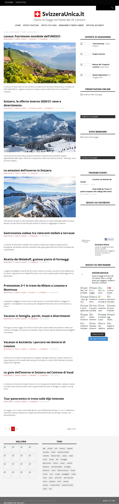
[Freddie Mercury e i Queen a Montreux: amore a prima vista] (32, 452)
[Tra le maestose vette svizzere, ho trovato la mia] (102, 308)
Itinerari (33, 39)
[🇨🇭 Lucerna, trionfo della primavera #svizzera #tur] (111, 291)
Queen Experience (100, 75)
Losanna (69, 463)
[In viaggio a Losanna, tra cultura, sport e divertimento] (24, 477)
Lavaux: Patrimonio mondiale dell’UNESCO (32, 36)
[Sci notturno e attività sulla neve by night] (7, 469)
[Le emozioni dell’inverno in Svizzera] (40, 217)
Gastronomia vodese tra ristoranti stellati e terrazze (39, 233)
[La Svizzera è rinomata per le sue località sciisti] (84, 326)
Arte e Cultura (49, 25)
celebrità (46, 456)
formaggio (64, 459)
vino (50, 489)
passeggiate (65, 474)
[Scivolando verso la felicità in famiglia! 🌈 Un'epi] (111, 308)
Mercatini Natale (57, 467)
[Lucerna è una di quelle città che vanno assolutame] (84, 308)
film (57, 459)
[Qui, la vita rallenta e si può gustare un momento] (102, 326)
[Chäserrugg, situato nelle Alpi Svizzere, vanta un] (111, 317)
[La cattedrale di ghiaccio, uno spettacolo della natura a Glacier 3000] (15, 469)
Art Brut (50, 448)
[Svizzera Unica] (88, 241)
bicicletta (46, 452)
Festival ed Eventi (95, 25)
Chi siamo (9, 2)
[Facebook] (93, 7)
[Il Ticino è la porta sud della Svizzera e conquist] (93, 308)
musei (53, 470)
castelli (53, 452)
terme (45, 481)
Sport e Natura (31, 25)
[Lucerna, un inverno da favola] (7, 461)
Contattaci (21, 2)
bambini (69, 448)
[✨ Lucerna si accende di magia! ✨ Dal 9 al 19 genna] (102, 300)
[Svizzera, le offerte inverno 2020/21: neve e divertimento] (40, 151)
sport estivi (58, 478)
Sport (50, 478)
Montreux (46, 470)
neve (51, 474)
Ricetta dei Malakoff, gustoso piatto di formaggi (36, 259)
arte (56, 448)
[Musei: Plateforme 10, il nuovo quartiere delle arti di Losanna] (15, 477)
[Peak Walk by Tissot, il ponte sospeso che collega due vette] (15, 461)
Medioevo (46, 467)
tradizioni (52, 481)
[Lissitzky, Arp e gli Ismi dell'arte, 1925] (15, 452)
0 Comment (43, 39)
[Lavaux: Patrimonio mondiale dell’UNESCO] (40, 82)
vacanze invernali (67, 485)
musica (45, 474)
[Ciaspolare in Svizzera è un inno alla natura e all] (84, 317)
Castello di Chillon (63, 452)
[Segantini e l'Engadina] (7, 452)
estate (71, 456)
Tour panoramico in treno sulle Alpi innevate (34, 398)
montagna (67, 467)
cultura (64, 456)
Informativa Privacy (14, 503)
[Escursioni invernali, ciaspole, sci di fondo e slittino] (24, 469)
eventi (45, 459)
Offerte (32, 292)
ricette (73, 474)
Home (18, 25)
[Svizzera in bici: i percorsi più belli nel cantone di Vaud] (32, 477)
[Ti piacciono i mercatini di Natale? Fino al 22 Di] (111, 300)
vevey (45, 489)
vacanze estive (55, 485)
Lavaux (62, 463)
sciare (45, 478)
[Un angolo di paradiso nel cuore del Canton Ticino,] (111, 326)
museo (73, 470)
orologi (57, 474)
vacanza (65, 481)
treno (59, 481)
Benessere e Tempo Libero (71, 25)
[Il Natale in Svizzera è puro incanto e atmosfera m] (102, 317)
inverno (55, 463)
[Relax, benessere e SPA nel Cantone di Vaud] (24, 452)
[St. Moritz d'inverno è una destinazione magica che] (93, 317)
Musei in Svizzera (63, 470)
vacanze (45, 485)
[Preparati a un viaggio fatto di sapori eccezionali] (93, 291)
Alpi (44, 448)
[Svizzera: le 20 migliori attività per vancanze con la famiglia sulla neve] (24, 461)
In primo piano (35, 108)
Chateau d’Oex (55, 456)
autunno (62, 448)
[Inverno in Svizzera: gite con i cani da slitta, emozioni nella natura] (32, 469)
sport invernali (68, 478)
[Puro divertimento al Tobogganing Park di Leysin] (32, 461)
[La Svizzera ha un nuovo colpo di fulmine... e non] (102, 291)
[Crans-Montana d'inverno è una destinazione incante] (93, 326)
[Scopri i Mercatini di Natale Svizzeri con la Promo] (84, 291)
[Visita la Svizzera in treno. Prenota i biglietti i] (93, 300)
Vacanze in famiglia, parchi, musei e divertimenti (37, 316)
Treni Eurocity (99, 44)
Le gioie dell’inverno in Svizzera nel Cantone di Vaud (38, 372)
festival (51, 459)
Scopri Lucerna (99, 54)
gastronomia (47, 463)
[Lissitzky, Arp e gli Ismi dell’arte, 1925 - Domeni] (84, 300)
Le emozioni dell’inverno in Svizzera (27, 170)
